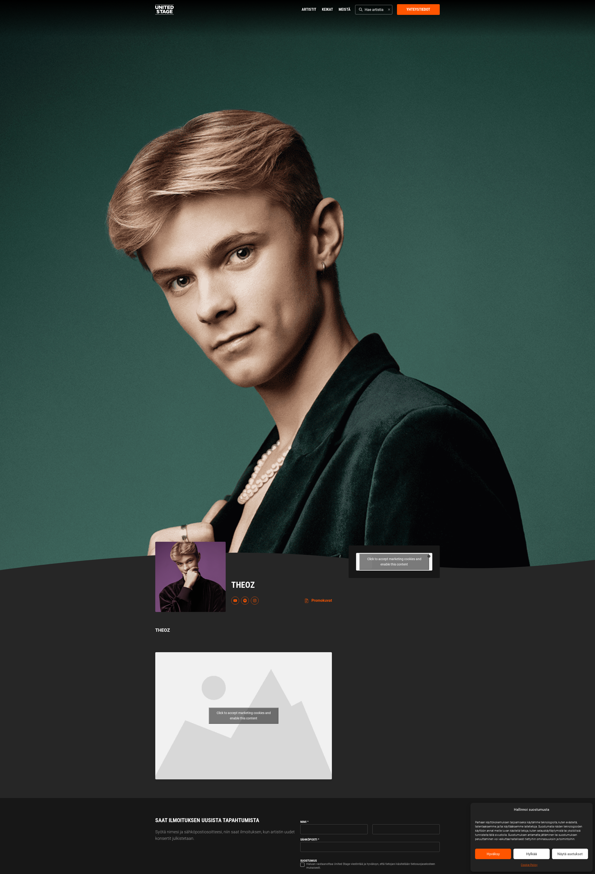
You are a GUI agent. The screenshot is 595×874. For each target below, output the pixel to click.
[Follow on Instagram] (255, 601)
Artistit (309, 9)
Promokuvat (321, 600)
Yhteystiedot (418, 9)
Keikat (327, 9)
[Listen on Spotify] (245, 601)
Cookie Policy (529, 865)
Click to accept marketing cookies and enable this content (244, 715)
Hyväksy (493, 854)
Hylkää (531, 854)
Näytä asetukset (570, 854)
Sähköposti (309, 839)
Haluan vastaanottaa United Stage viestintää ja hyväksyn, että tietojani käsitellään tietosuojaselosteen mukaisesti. (370, 865)
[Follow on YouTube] (235, 601)
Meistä (344, 9)
